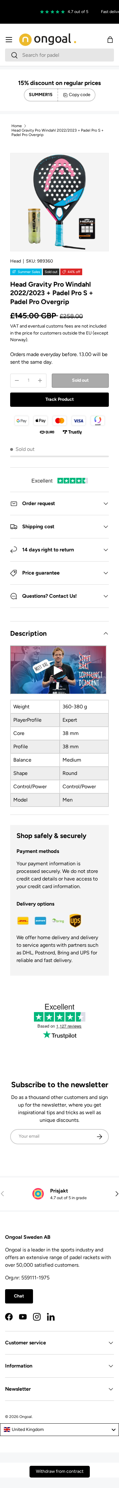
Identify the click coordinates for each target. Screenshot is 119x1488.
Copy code (79, 94)
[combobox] (59, 55)
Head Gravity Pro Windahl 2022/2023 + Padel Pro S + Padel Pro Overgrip (57, 132)
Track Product (59, 399)
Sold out (80, 380)
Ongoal (25, 1416)
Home (16, 126)
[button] (110, 40)
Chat (19, 1296)
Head (15, 261)
